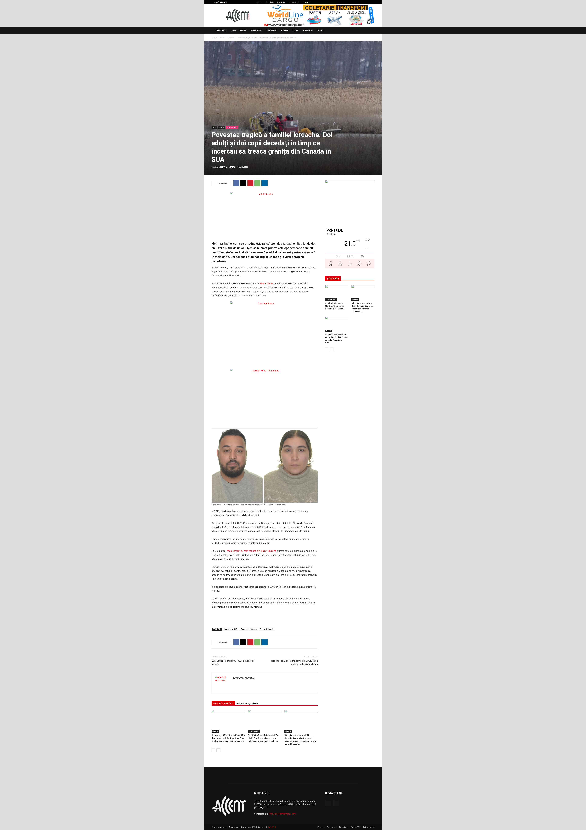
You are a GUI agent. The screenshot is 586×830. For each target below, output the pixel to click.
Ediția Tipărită (293, 2)
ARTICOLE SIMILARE (223, 703)
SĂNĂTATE (271, 30)
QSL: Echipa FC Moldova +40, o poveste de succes (233, 662)
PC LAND (272, 827)
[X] (372, 2)
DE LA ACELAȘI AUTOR (247, 703)
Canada (231, 37)
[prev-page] (213, 750)
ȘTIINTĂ (284, 30)
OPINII (243, 30)
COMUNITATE (220, 30)
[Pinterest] (250, 183)
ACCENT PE (307, 30)
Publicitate (269, 2)
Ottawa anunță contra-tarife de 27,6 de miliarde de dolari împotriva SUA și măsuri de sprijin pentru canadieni (228, 738)
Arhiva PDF (306, 2)
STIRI (222, 37)
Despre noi (281, 2)
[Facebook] (367, 2)
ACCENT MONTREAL (227, 167)
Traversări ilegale (266, 629)
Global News (266, 283)
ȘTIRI (233, 30)
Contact (259, 2)
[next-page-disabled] (332, 349)
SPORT (320, 30)
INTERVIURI (256, 30)
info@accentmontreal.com (282, 813)
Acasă (214, 37)
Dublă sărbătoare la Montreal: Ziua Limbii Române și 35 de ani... (335, 306)
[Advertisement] (264, 617)
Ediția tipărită (368, 827)
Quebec (253, 629)
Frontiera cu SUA (230, 629)
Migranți (243, 629)
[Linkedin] (264, 183)
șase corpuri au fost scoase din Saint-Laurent (251, 550)
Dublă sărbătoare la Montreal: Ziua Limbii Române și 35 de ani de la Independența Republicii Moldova (263, 738)
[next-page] (218, 750)
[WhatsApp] (257, 183)
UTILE (295, 30)
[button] (370, 30)
